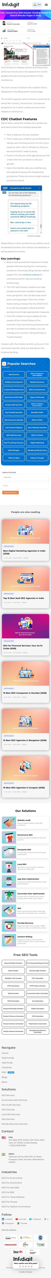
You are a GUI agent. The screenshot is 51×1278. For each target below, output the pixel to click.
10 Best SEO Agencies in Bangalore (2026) (25, 740)
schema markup (31, 275)
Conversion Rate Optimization (31, 894)
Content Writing (24, 937)
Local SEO (21, 864)
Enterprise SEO (24, 850)
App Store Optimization (28, 879)
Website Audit (23, 820)
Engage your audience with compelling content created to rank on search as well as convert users (31, 941)
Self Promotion (8, 546)
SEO (19, 908)
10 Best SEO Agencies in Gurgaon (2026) (24, 787)
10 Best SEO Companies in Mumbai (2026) (25, 693)
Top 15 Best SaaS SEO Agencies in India (23, 598)
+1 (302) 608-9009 (17, 1145)
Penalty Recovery (25, 923)
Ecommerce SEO (25, 835)
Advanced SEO (8, 641)
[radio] (20, 1266)
